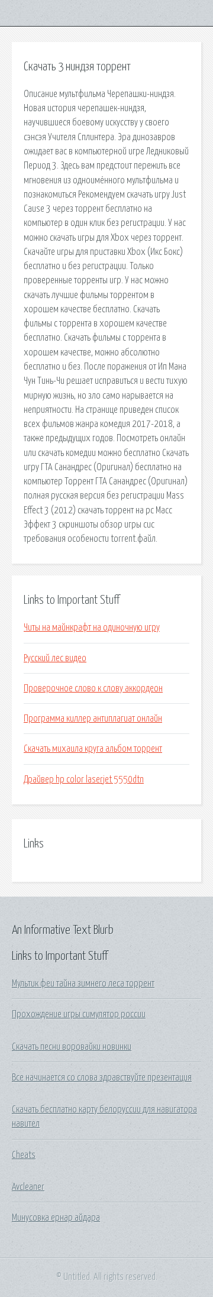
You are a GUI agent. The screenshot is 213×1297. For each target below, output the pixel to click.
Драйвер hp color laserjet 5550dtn (84, 779)
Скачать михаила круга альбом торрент (93, 748)
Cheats (24, 1155)
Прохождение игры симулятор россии (79, 1014)
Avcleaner (28, 1187)
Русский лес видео (55, 658)
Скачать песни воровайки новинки (71, 1047)
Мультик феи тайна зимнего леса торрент (83, 983)
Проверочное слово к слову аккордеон (93, 688)
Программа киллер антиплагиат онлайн (93, 718)
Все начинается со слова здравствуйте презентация (102, 1077)
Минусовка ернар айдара (56, 1217)
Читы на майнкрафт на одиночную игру (92, 627)
